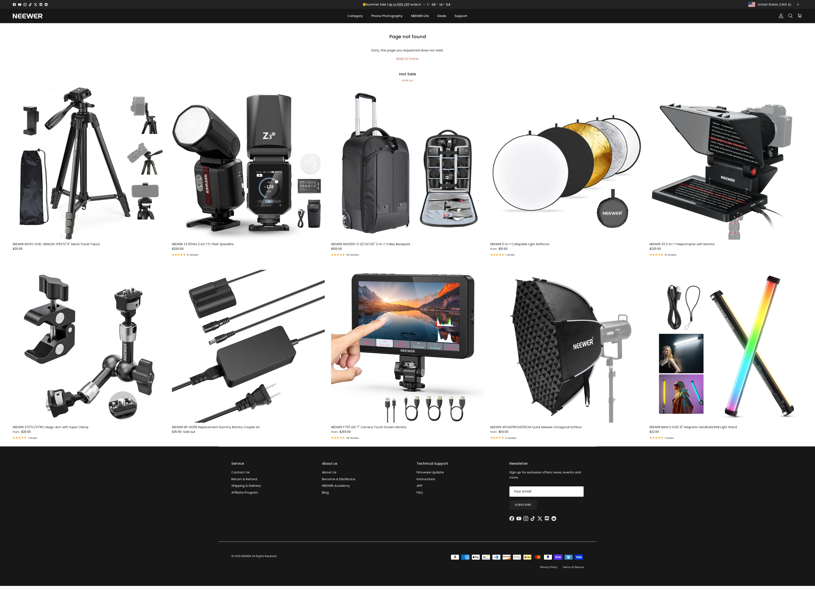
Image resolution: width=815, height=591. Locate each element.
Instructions (426, 479)
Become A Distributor (339, 479)
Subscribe (523, 505)
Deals (441, 16)
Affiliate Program (244, 492)
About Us (329, 472)
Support (461, 16)
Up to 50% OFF (399, 4)
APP (420, 485)
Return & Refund (244, 479)
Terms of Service (573, 567)
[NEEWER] (27, 16)
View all (407, 80)
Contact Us (240, 472)
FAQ (420, 492)
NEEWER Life (420, 16)
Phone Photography (387, 16)
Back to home (407, 58)
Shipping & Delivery (246, 485)
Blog (325, 492)
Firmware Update (430, 472)
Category (355, 16)
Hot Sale (407, 74)
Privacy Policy (549, 567)
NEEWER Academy (336, 485)
